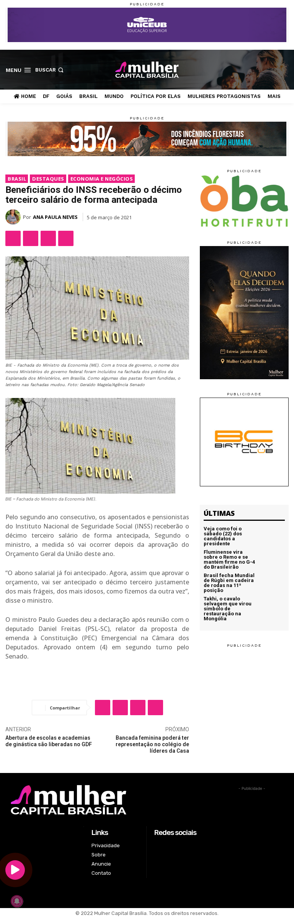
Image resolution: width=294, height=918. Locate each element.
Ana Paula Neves (55, 217)
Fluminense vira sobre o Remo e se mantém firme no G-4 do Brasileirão (229, 559)
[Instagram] (260, 69)
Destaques (48, 178)
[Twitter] (272, 69)
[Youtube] (284, 69)
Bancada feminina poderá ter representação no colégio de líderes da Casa (152, 744)
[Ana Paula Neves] (14, 217)
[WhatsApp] (48, 238)
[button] (50, 70)
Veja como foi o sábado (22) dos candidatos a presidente (223, 536)
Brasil (17, 178)
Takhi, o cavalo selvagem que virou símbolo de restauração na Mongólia (228, 608)
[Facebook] (248, 69)
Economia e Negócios (101, 178)
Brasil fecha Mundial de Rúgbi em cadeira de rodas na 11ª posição (229, 582)
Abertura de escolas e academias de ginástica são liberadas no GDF (48, 741)
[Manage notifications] (17, 901)
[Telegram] (66, 238)
